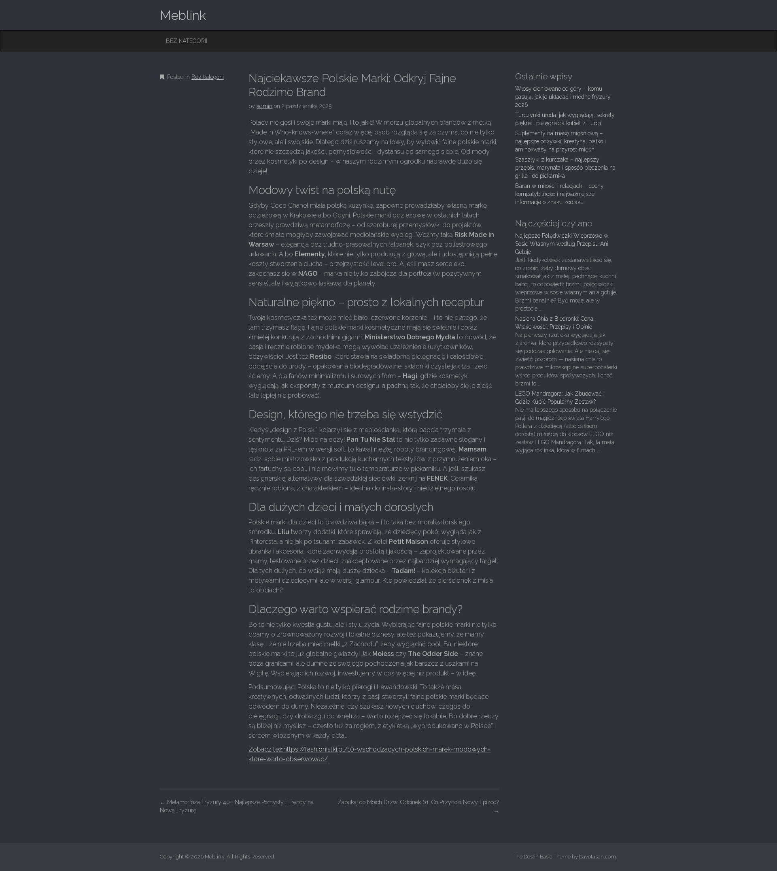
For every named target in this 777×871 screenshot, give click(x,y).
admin (264, 106)
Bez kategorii (186, 41)
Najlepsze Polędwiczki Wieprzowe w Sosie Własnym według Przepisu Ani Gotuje (561, 243)
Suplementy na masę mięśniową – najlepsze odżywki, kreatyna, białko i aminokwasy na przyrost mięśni (560, 141)
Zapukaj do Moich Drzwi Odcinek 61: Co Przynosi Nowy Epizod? (418, 806)
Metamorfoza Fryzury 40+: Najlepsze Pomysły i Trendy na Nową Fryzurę (237, 806)
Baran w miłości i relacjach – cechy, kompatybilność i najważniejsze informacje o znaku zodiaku (560, 194)
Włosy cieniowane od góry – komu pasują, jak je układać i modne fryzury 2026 (563, 96)
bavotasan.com (597, 857)
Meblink (183, 15)
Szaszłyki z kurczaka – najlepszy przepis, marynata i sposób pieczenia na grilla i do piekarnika (565, 167)
